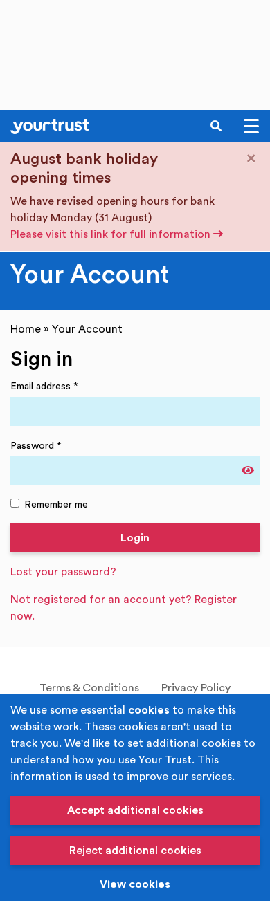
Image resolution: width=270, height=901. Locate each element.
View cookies (135, 884)
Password (36, 445)
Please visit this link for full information (111, 234)
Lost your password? (63, 571)
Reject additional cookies (135, 850)
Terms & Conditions (89, 688)
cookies (149, 710)
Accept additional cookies (135, 810)
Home (25, 329)
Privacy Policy (196, 688)
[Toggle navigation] (251, 126)
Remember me (56, 504)
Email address (44, 386)
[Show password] (248, 470)
